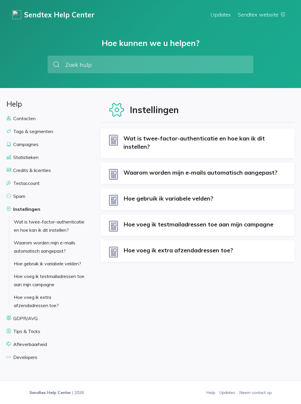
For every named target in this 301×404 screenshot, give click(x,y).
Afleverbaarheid (29, 344)
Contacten (24, 118)
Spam (18, 196)
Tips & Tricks (26, 331)
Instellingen (26, 209)
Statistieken (25, 157)
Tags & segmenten (32, 131)
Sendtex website (259, 14)
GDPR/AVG (25, 318)
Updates (220, 14)
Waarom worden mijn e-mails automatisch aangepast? (44, 247)
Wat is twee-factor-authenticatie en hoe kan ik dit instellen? (49, 226)
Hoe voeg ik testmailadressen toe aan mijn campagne (49, 280)
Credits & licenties (31, 170)
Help (211, 392)
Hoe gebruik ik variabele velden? (47, 263)
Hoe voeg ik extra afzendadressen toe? (36, 301)
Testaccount (26, 183)
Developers (24, 357)
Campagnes (25, 144)
